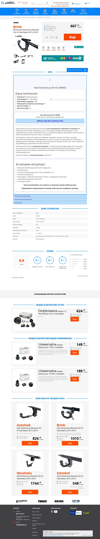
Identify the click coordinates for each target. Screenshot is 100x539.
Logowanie (34, 535)
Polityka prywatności (37, 514)
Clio (36, 17)
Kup (72, 37)
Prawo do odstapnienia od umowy (38, 524)
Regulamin (34, 520)
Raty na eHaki (35, 511)
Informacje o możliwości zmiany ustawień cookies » (53, 535)
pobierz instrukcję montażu (75, 70)
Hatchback (40, 17)
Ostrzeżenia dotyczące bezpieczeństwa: (23, 199)
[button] (14, 45)
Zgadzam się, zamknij (86, 535)
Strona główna (16, 17)
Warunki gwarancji (18, 202)
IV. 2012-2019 (47, 17)
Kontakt (34, 528)
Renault (32, 17)
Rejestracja (35, 532)
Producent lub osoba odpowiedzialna (22, 196)
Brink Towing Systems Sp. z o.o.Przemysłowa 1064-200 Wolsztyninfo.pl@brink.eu (22, 196)
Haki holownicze (25, 17)
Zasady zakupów (36, 518)
